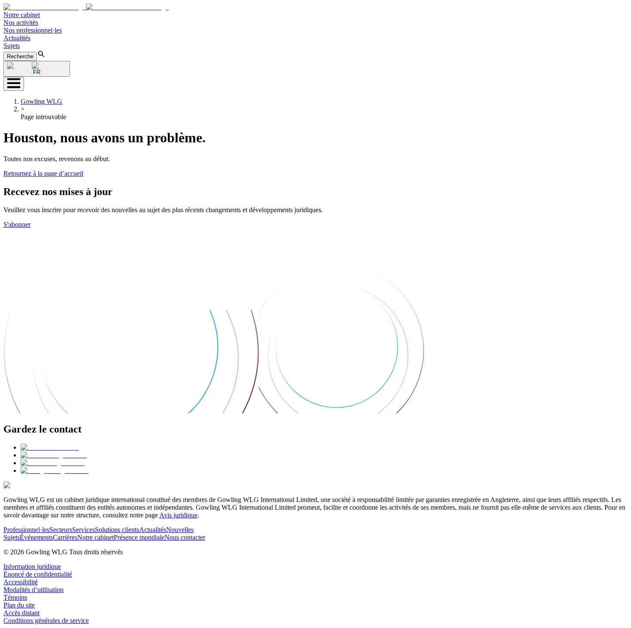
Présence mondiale (139, 537)
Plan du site (19, 605)
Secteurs (60, 529)
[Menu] (13, 84)
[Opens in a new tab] (50, 447)
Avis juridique (178, 515)
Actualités (16, 38)
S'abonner (16, 224)
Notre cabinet (21, 14)
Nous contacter (184, 537)
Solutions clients (117, 529)
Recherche (20, 56)
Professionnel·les (26, 529)
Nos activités (20, 22)
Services (83, 529)
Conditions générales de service (46, 620)
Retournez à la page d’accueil (43, 173)
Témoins (15, 597)
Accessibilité (20, 582)
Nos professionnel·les (32, 30)
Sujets (11, 45)
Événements (36, 537)
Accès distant (21, 612)
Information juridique (32, 566)
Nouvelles (180, 529)
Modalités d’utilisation (33, 589)
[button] (86, 7)
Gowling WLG (41, 101)
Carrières (65, 537)
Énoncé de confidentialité (37, 574)
